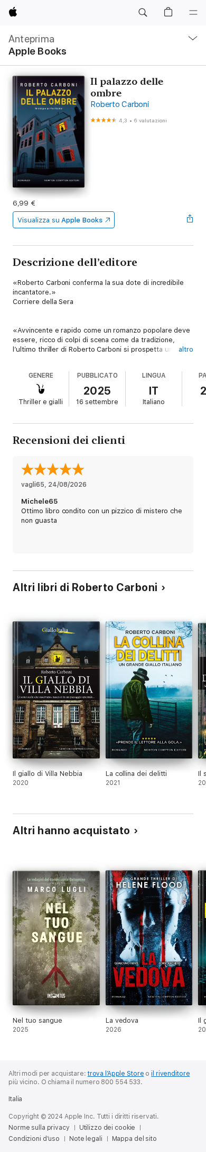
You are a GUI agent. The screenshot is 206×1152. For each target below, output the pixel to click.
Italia (15, 1099)
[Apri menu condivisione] (190, 220)
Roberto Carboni (119, 104)
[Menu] (193, 12)
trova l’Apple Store (116, 1073)
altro (186, 349)
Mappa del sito (134, 1138)
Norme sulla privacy (39, 1127)
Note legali (85, 1138)
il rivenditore (170, 1073)
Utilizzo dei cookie (107, 1127)
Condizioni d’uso (34, 1138)
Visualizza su (59, 220)
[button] (142, 12)
